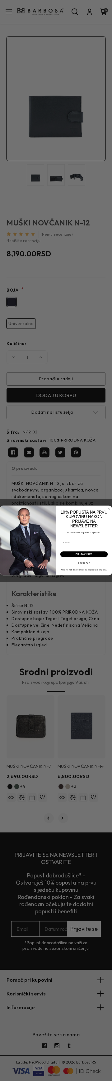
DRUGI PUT (84, 563)
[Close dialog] (108, 509)
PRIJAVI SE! (84, 554)
